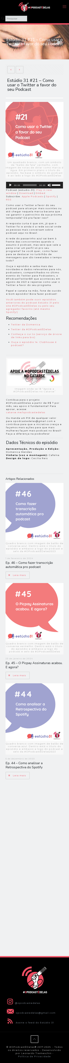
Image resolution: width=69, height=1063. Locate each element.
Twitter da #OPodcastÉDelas (31, 329)
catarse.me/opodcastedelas (25, 412)
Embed (40, 193)
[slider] (56, 185)
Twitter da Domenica (25, 324)
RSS (9, 199)
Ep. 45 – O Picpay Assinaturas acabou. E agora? (34, 665)
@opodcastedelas (27, 1003)
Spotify (51, 196)
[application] (34, 185)
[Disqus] (34, 824)
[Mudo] (49, 185)
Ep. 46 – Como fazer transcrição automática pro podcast (29, 565)
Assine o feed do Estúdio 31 (34, 1022)
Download (26, 193)
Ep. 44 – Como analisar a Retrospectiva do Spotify (24, 765)
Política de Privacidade (34, 1056)
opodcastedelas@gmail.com (35, 1012)
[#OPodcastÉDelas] (34, 7)
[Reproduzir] (10, 185)
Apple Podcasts (33, 196)
